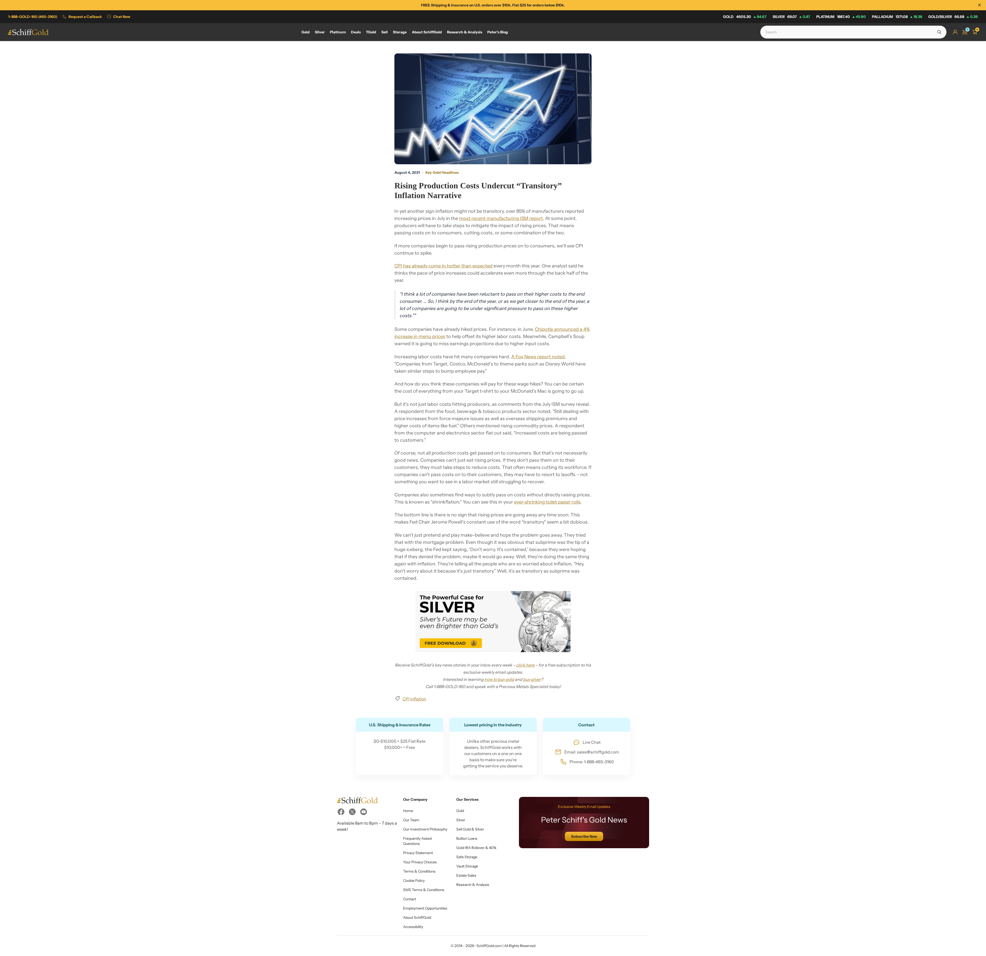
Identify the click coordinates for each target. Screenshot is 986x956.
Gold (744, 16)
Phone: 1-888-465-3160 (592, 761)
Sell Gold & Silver (470, 829)
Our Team (411, 820)
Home (408, 810)
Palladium (897, 16)
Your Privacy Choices (420, 862)
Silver (791, 16)
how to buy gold (499, 679)
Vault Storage (467, 866)
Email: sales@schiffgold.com (591, 752)
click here (525, 665)
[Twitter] (352, 812)
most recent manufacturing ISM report (501, 218)
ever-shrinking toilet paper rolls (547, 502)
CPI (406, 698)
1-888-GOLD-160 (32, 16)
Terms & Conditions (419, 871)
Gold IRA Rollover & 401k (476, 847)
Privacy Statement (418, 853)
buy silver (532, 679)
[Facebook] (341, 812)
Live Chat (592, 742)
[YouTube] (363, 812)
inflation (418, 698)
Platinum (841, 16)
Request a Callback (85, 16)
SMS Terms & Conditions (423, 889)
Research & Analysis (472, 884)
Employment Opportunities (425, 908)
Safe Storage (466, 857)
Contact (409, 899)
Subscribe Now (584, 836)
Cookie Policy (414, 880)
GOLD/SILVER (953, 16)
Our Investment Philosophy (425, 829)
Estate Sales (466, 875)
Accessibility (413, 926)
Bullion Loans (466, 838)
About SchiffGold (417, 917)
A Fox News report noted (538, 357)
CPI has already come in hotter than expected (443, 266)
